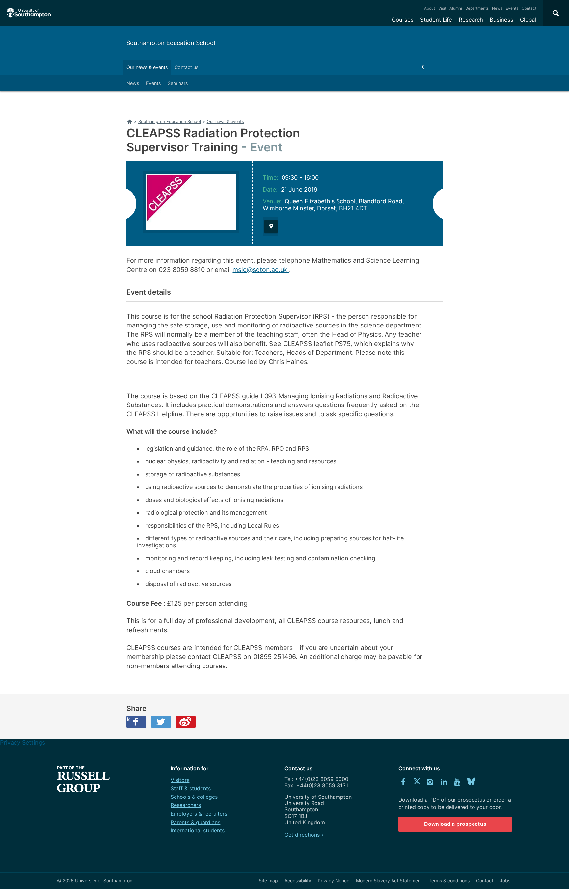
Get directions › (303, 834)
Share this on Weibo (186, 722)
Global (528, 19)
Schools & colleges (194, 797)
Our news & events (147, 67)
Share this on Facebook (128, 719)
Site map (268, 880)
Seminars (178, 83)
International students (198, 830)
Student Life (436, 19)
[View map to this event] (271, 226)
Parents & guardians (195, 822)
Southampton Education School (170, 42)
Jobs (505, 880)
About (429, 8)
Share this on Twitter (161, 722)
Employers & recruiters (199, 813)
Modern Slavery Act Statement (389, 880)
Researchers (186, 805)
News (497, 8)
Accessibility (297, 880)
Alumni (455, 8)
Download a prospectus (455, 824)
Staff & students (191, 788)
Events (512, 8)
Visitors (180, 780)
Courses (403, 19)
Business (501, 19)
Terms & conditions (449, 880)
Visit (442, 8)
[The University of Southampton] (29, 13)
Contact (529, 8)
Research (471, 19)
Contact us (187, 67)
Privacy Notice (333, 880)
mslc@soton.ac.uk (260, 270)
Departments (477, 8)
